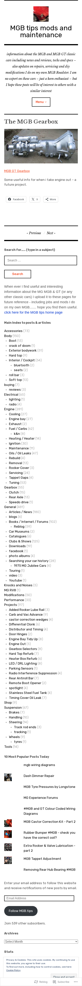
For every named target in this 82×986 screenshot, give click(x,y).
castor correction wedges (28, 619)
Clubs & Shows (20, 541)
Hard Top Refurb (21, 654)
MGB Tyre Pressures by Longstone (49, 787)
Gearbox (10, 487)
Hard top (15, 355)
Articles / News (20, 512)
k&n (17, 434)
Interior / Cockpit (22, 360)
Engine (9, 409)
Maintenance (19, 448)
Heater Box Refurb (23, 659)
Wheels (14, 737)
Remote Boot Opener (25, 683)
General (10, 507)
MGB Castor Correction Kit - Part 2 (50, 822)
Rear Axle (16, 497)
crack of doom (20, 346)
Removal (15, 463)
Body (8, 336)
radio (13, 404)
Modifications (14, 595)
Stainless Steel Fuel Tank (28, 693)
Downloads (17, 546)
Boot (12, 341)
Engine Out (17, 644)
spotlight (16, 688)
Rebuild (14, 458)
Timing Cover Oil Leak (25, 698)
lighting (14, 399)
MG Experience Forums (41, 798)
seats (18, 370)
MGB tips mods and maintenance (41, 31)
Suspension (13, 707)
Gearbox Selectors (23, 649)
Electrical (11, 394)
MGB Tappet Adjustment (42, 859)
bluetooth (21, 365)
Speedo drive (19, 502)
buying (9, 385)
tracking (20, 732)
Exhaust (15, 424)
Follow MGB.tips (21, 911)
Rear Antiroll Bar (21, 678)
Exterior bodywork (23, 350)
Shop (8, 702)
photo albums (19, 556)
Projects (10, 605)
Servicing (16, 473)
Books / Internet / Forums (28, 522)
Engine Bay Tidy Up (23, 639)
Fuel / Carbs (18, 429)
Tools (8, 747)
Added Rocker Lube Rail (26, 610)
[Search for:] (40, 260)
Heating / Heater (22, 438)
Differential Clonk (22, 624)
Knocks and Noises (18, 585)
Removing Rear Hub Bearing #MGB (50, 870)
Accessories (13, 331)
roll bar (14, 375)
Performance (14, 600)
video (13, 575)
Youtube (15, 580)
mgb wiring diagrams (39, 765)
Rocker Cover (19, 468)
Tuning (14, 482)
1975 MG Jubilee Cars (30, 566)
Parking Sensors (21, 668)
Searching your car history (28, 561)
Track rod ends (25, 727)
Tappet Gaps (18, 477)
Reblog (19, 526)
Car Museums (19, 531)
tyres (18, 742)
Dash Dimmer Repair (39, 776)
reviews (15, 389)
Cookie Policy (13, 970)
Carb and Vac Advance (26, 614)
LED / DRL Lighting (23, 663)
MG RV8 (10, 590)
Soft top (15, 380)
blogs (13, 517)
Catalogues (18, 536)
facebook (16, 551)
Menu (40, 102)
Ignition (14, 443)
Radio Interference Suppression (33, 673)
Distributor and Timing (26, 629)
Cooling (14, 414)
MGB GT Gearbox (17, 171)
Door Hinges (18, 634)
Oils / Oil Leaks (20, 453)
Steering (15, 722)
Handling (15, 717)
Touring (14, 570)
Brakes (14, 712)
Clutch (14, 492)
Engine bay (17, 419)
